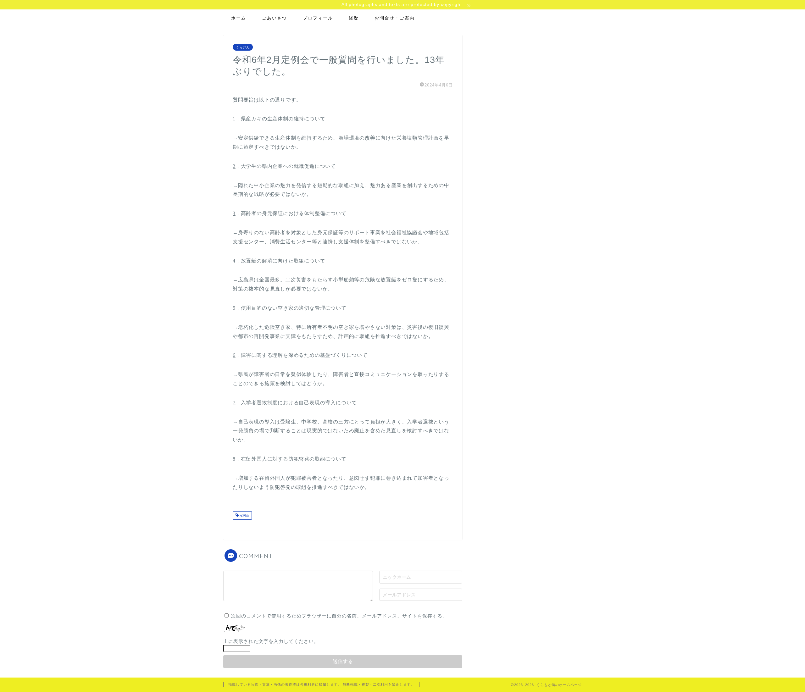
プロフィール (318, 18)
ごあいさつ (274, 18)
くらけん (243, 47)
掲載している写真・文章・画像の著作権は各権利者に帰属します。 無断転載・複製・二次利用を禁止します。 (321, 684)
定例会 (244, 515)
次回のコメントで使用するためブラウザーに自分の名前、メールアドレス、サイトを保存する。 (339, 615)
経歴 (354, 18)
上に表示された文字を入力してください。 (271, 641)
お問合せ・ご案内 (395, 18)
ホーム (238, 18)
